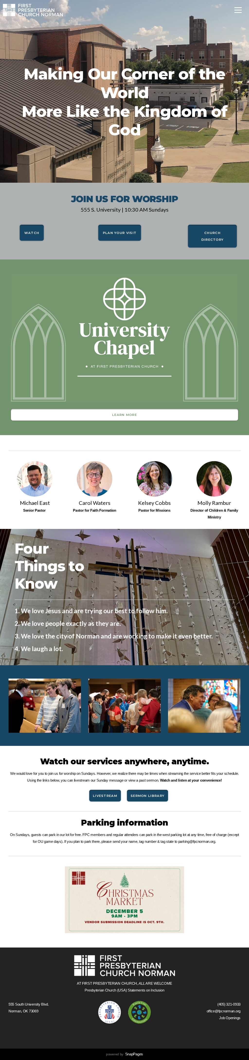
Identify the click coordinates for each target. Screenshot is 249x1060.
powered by (124, 1054)
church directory (212, 236)
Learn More (124, 415)
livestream (105, 796)
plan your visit (120, 233)
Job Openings (229, 1018)
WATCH (31, 233)
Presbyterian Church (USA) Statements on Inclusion (124, 990)
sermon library (147, 796)
